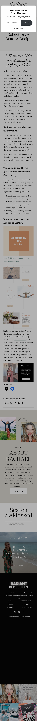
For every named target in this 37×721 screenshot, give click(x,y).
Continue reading (18, 28)
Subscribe (27, 23)
